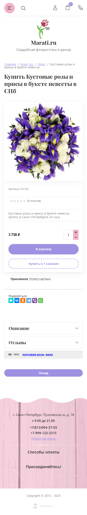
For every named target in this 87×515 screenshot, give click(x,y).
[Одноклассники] (22, 300)
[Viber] (34, 300)
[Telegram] (28, 300)
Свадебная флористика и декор (43, 49)
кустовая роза (33, 354)
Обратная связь (43, 438)
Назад (43, 373)
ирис (49, 354)
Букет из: (27, 64)
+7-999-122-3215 (44, 433)
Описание (19, 328)
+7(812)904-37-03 (43, 427)
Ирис (42, 64)
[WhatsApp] (40, 300)
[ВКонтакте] (16, 300)
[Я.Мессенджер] (11, 300)
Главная (10, 64)
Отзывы (17, 342)
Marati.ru (43, 42)
